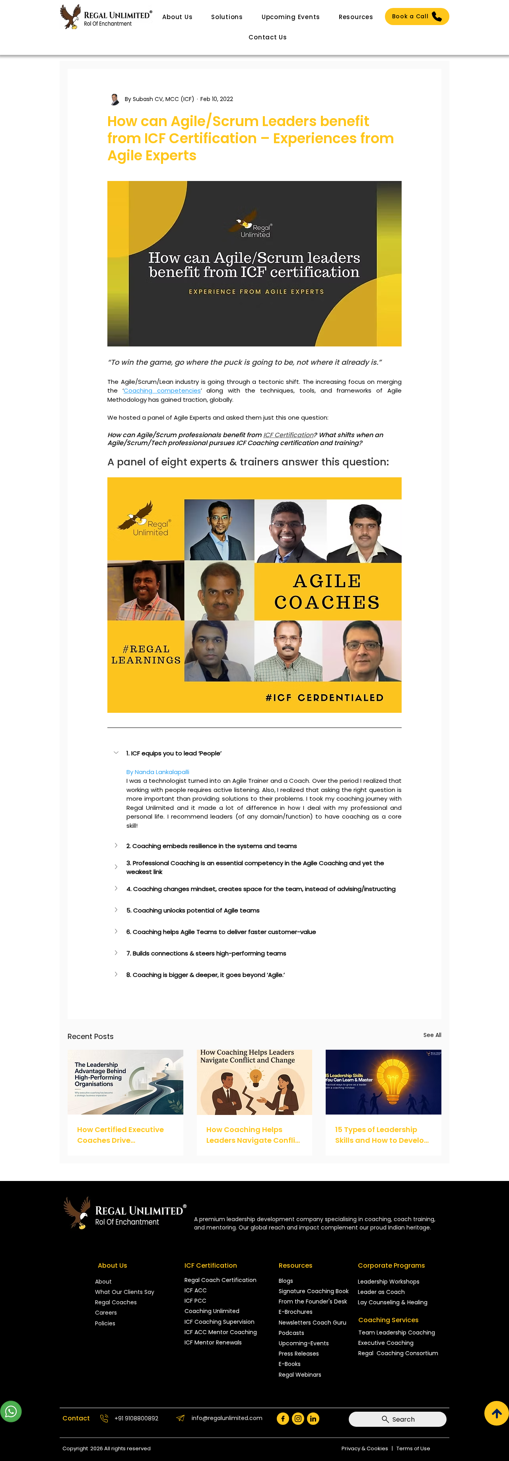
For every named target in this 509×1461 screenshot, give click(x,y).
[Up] (496, 1413)
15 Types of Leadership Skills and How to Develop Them (382, 1135)
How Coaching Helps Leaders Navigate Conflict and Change (254, 1135)
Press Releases (299, 1354)
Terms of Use (413, 1448)
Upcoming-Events (304, 1343)
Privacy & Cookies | (369, 1448)
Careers (106, 1313)
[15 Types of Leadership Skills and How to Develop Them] (383, 1082)
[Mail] (283, 1418)
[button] (177, 16)
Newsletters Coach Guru (312, 1323)
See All (432, 1035)
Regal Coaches (116, 1302)
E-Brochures (296, 1312)
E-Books (290, 1364)
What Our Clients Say (124, 1292)
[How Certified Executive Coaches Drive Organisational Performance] (125, 1082)
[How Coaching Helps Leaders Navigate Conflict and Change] (255, 1082)
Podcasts (291, 1333)
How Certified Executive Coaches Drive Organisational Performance (120, 1135)
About (104, 1282)
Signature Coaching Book (314, 1291)
